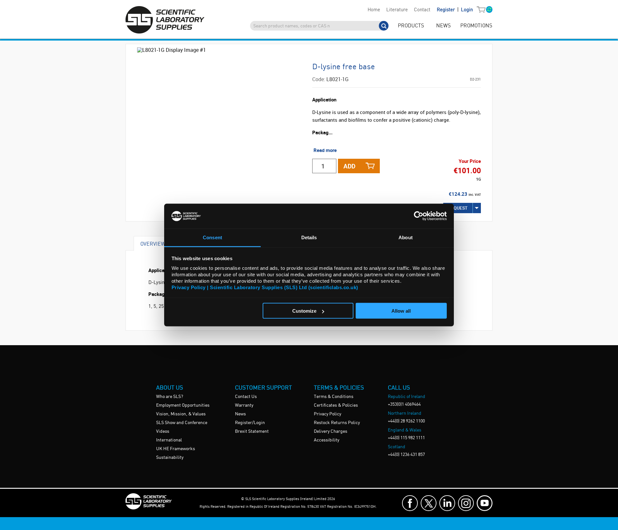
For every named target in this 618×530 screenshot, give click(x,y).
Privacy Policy (327, 414)
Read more (325, 150)
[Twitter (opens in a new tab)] (428, 503)
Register (446, 10)
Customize (304, 311)
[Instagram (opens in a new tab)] (466, 503)
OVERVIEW (152, 243)
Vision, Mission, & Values (181, 414)
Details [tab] (309, 237)
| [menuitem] (455, 10)
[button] (482, 10)
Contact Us (246, 396)
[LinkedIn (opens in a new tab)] (447, 503)
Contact (422, 10)
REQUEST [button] (458, 208)
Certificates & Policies (336, 405)
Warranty (244, 405)
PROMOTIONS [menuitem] (476, 26)
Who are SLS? (169, 396)
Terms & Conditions (333, 396)
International (169, 440)
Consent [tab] (212, 237)
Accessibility (326, 440)
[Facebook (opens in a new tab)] (410, 503)
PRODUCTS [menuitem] (411, 26)
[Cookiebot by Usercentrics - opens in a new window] (418, 216)
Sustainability (169, 457)
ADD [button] (349, 166)
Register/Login (250, 423)
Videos (162, 431)
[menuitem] (373, 10)
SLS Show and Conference (181, 423)
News (240, 414)
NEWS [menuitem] (443, 26)
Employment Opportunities (183, 405)
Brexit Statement (252, 431)
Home (374, 10)
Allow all (401, 311)
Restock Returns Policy (337, 423)
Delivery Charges (330, 431)
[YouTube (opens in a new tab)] (484, 503)
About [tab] (405, 237)
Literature (397, 10)
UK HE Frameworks (175, 449)
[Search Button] (384, 26)
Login (467, 10)
